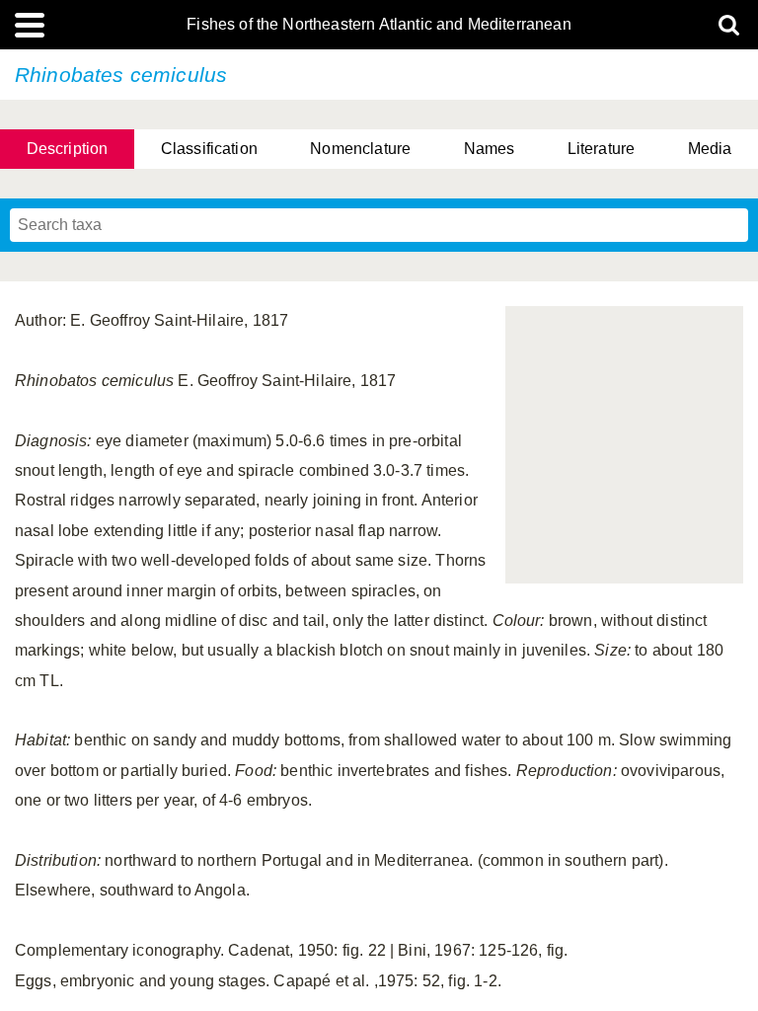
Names (489, 148)
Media (710, 148)
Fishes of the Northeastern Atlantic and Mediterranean (378, 25)
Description (68, 148)
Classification (209, 148)
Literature (602, 148)
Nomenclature (360, 148)
